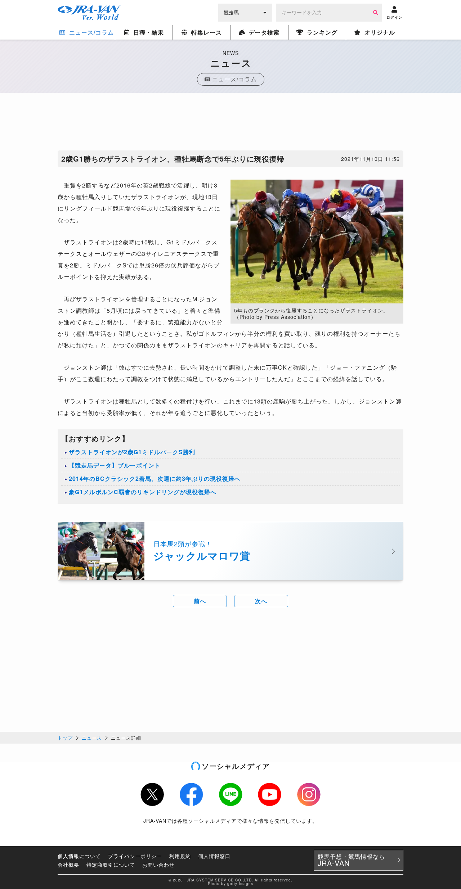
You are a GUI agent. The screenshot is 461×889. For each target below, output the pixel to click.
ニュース (92, 737)
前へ (200, 601)
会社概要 (68, 864)
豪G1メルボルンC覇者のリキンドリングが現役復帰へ (142, 492)
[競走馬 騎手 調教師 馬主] (245, 11)
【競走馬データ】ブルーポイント (115, 465)
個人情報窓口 (214, 855)
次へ (261, 601)
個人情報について (79, 855)
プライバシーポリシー (135, 855)
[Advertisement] (230, 123)
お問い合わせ (158, 864)
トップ (65, 737)
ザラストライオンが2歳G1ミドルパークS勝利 (132, 452)
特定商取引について (110, 864)
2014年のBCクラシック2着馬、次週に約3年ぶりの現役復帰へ (155, 478)
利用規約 (180, 855)
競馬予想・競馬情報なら (351, 860)
